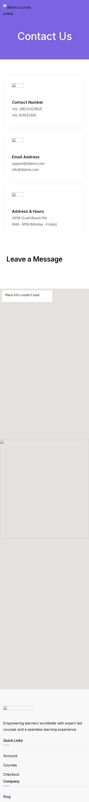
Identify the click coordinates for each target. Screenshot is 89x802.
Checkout (11, 774)
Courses (10, 765)
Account (10, 756)
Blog (7, 796)
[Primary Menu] (81, 10)
